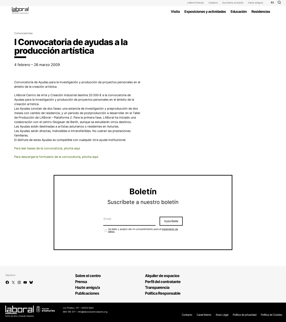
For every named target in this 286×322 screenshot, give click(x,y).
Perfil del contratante (163, 281)
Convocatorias (23, 33)
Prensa (81, 281)
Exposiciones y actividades (205, 11)
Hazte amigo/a (255, 2)
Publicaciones (87, 293)
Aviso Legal (222, 314)
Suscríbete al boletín (232, 2)
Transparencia (157, 287)
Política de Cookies (271, 314)
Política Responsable (162, 293)
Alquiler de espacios (162, 275)
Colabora (213, 2)
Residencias (260, 11)
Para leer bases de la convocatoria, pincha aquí (47, 148)
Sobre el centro (88, 275)
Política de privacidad (244, 314)
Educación (239, 11)
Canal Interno (204, 314)
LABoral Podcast (195, 2)
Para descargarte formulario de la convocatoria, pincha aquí (56, 157)
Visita (175, 11)
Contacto (187, 314)
